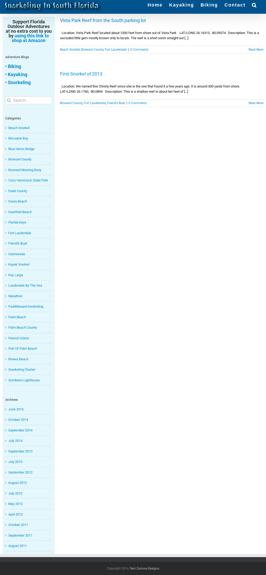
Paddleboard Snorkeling (25, 306)
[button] (254, 4)
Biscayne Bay (18, 138)
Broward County (92, 49)
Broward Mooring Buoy (24, 170)
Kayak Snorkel (18, 264)
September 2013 (20, 451)
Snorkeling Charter (21, 369)
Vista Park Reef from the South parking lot (103, 20)
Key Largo (15, 275)
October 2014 (18, 420)
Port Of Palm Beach (22, 348)
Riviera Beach (18, 359)
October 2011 (18, 525)
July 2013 (15, 462)
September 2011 (20, 535)
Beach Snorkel (70, 49)
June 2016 (16, 409)
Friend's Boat (116, 103)
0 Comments (139, 49)
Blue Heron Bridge (21, 149)
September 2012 (20, 472)
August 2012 (17, 483)
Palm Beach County (22, 327)
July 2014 (15, 441)
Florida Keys (17, 222)
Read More (256, 49)
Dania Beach (17, 201)
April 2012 (15, 514)
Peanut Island (18, 338)
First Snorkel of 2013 (81, 74)
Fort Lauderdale (116, 49)
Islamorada (16, 254)
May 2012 (15, 504)
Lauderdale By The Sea (25, 285)
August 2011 (17, 546)
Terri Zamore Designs (144, 568)
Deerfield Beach (20, 212)
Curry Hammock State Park (28, 180)
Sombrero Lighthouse (24, 380)
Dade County (17, 191)
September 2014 (20, 430)
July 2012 (15, 493)
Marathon (15, 296)
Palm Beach (17, 317)
